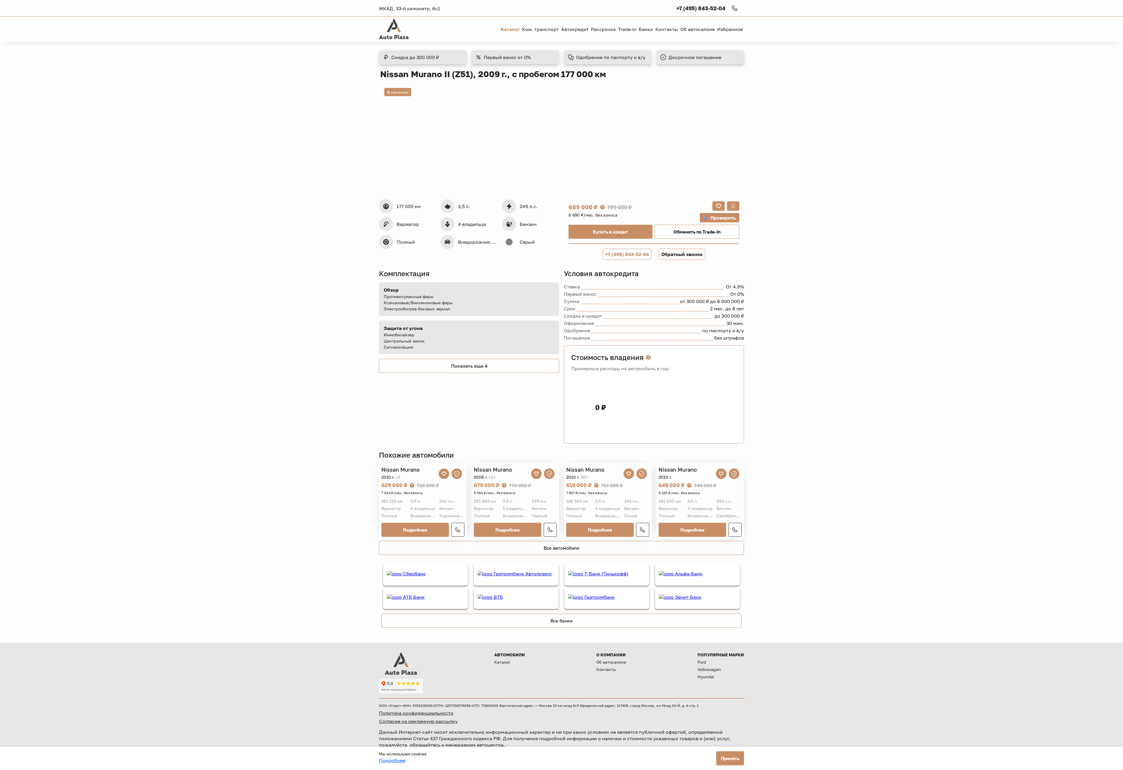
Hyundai (705, 676)
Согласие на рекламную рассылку (418, 721)
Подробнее (415, 529)
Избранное (730, 29)
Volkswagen (709, 669)
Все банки (561, 620)
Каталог (502, 662)
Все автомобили (561, 548)
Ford (701, 662)
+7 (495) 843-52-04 (627, 254)
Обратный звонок (682, 254)
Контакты (606, 669)
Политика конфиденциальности (416, 713)
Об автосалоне (611, 662)
